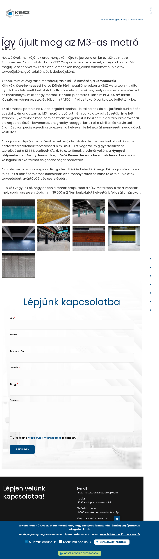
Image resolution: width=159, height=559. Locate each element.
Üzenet (14, 400)
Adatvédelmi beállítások (117, 518)
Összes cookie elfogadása (81, 553)
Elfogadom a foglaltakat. (44, 437)
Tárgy (13, 384)
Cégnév (14, 367)
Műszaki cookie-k (42, 542)
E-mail (13, 334)
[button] (18, 223)
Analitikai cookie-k (77, 542)
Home (104, 19)
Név (12, 318)
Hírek (111, 19)
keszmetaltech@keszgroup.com (98, 492)
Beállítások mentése (113, 542)
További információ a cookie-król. (120, 534)
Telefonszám (17, 351)
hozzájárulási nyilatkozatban (44, 437)
